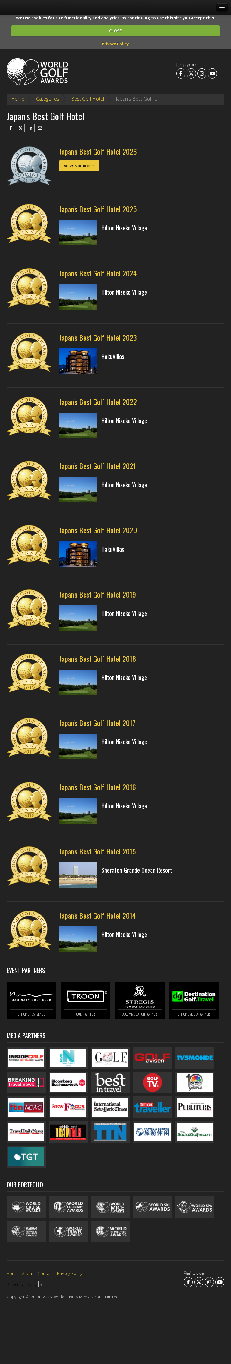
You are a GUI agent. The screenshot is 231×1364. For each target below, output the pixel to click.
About (27, 1273)
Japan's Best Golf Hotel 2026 (98, 151)
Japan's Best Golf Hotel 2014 (97, 915)
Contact (45, 1273)
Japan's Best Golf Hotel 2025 (98, 208)
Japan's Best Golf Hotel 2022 (98, 401)
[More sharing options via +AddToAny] (50, 128)
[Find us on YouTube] (212, 73)
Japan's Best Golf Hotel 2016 (97, 786)
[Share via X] (21, 128)
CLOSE (115, 30)
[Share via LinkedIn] (30, 128)
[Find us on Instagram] (201, 73)
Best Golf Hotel (87, 98)
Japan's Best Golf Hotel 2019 (97, 594)
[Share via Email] (40, 128)
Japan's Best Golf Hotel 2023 (98, 337)
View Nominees (79, 165)
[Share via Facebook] (11, 128)
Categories (47, 98)
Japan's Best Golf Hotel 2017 (97, 722)
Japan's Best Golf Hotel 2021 (97, 465)
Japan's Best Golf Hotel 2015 (97, 851)
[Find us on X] (191, 73)
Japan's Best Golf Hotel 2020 (98, 530)
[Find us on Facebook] (180, 73)
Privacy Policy (115, 44)
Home (17, 98)
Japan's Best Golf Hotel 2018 (97, 658)
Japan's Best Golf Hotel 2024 (98, 273)
